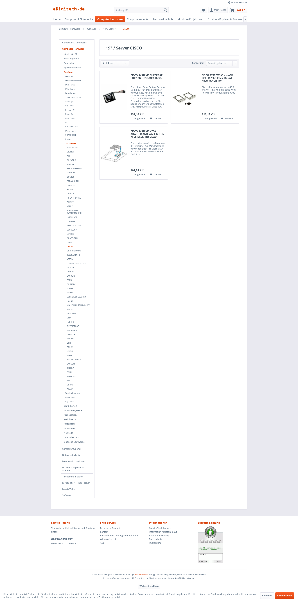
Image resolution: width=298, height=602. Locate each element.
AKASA (70, 389)
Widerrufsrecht (108, 539)
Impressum (155, 542)
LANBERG (71, 276)
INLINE (70, 301)
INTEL (67, 122)
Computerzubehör (71, 448)
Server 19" (69, 110)
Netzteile (68, 432)
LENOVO (70, 234)
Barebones (69, 428)
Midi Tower (70, 84)
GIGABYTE (71, 313)
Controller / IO (71, 437)
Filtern (109, 63)
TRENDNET (72, 376)
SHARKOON (70, 135)
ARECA (70, 347)
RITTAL (70, 189)
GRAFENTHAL (73, 238)
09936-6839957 (62, 539)
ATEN (69, 355)
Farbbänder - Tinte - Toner (76, 482)
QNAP (69, 317)
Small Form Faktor (73, 97)
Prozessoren (70, 414)
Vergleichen (139, 118)
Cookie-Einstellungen (160, 528)
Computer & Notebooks (74, 42)
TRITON (70, 164)
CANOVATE (72, 271)
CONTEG (70, 177)
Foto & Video (68, 489)
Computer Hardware (73, 48)
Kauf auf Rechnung (159, 535)
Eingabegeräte (71, 58)
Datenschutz (155, 539)
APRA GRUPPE (73, 181)
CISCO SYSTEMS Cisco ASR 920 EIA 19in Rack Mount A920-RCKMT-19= (217, 78)
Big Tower (69, 105)
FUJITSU (70, 322)
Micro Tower (70, 131)
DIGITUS (70, 151)
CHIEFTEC (71, 284)
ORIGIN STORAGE (75, 250)
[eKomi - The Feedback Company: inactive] (222, 544)
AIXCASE (70, 338)
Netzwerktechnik (71, 455)
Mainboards (70, 419)
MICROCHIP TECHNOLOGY (78, 305)
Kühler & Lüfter (72, 54)
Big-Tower (69, 401)
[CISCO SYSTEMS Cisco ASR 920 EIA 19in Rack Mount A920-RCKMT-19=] (185, 97)
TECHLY (70, 368)
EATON (70, 292)
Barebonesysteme (73, 410)
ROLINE (70, 309)
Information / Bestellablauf (163, 531)
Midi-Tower (70, 397)
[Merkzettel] (203, 10)
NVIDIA (70, 351)
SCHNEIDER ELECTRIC (76, 296)
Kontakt (104, 531)
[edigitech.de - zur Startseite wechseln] (70, 11)
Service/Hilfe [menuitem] (237, 2)
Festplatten (70, 93)
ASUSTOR (71, 334)
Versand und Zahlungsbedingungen (119, 535)
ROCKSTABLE (73, 330)
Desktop (69, 76)
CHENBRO (71, 160)
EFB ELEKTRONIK (74, 168)
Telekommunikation (72, 476)
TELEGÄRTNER (73, 255)
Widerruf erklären (149, 586)
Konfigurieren (284, 595)
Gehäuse (68, 72)
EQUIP (69, 372)
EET (68, 380)
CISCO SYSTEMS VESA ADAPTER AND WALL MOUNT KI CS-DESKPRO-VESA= (148, 134)
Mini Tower (70, 118)
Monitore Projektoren (73, 461)
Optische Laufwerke (74, 441)
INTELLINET (72, 217)
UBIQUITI (71, 384)
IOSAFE (70, 288)
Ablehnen (267, 595)
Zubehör (69, 114)
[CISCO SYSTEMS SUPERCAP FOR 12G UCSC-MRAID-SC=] (114, 97)
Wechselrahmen (72, 393)
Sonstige (69, 101)
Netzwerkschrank (73, 80)
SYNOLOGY (72, 229)
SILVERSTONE (73, 326)
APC (68, 156)
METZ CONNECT (74, 359)
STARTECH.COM (74, 225)
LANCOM (71, 364)
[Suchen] (165, 10)
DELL (69, 343)
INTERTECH (72, 185)
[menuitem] (141, 10)
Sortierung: (198, 62)
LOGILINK (71, 221)
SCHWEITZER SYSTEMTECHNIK (74, 211)
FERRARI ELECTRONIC (76, 263)
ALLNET (70, 202)
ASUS (69, 280)
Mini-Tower (70, 89)
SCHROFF (71, 172)
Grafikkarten (70, 405)
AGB (102, 542)
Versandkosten (141, 574)
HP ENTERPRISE (74, 198)
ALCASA (70, 267)
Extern (68, 139)
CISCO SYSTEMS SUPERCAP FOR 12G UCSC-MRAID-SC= (147, 77)
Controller (69, 63)
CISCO (70, 246)
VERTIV (70, 259)
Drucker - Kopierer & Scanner (73, 469)
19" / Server (70, 143)
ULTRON (70, 193)
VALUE (70, 206)
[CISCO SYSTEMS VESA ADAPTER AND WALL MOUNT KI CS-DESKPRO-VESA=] (114, 153)
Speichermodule (72, 67)
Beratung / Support (110, 528)
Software (66, 495)
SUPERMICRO (71, 126)
